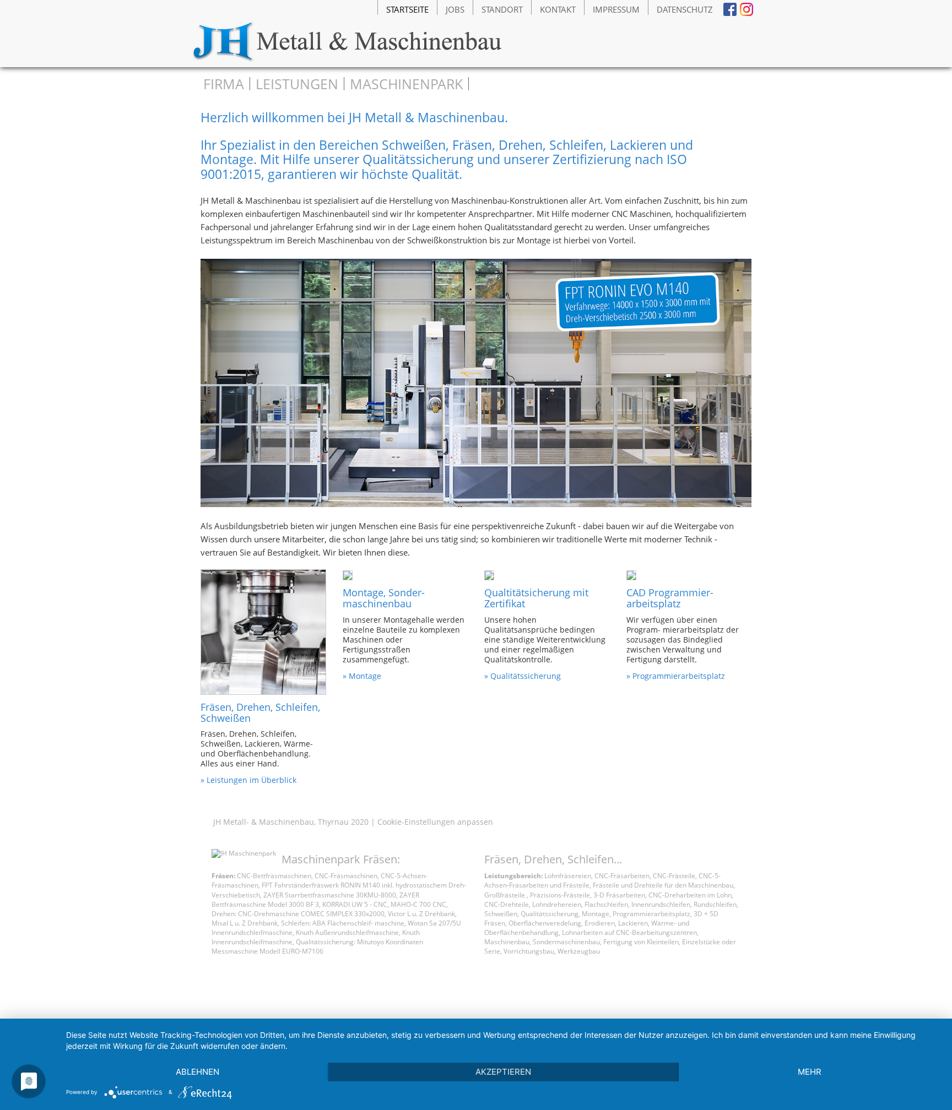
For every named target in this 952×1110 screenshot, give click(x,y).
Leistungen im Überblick (251, 780)
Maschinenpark (406, 83)
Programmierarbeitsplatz (678, 676)
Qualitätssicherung (525, 676)
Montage (365, 676)
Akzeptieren (503, 1072)
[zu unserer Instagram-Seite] (747, 9)
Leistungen (297, 83)
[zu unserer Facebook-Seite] (730, 9)
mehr (809, 1072)
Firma (223, 83)
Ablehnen (197, 1072)
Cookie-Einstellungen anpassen (435, 822)
